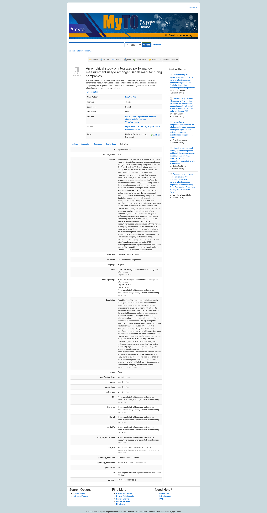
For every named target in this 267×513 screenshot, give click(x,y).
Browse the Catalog (124, 493)
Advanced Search (80, 496)
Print (129, 59)
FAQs (161, 498)
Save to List (156, 59)
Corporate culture (132, 121)
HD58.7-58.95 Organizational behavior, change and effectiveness (140, 118)
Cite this (95, 59)
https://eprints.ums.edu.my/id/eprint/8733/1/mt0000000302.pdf (142, 128)
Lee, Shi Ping (130, 96)
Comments (97, 144)
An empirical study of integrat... (80, 51)
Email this (118, 59)
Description (85, 144)
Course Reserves (123, 501)
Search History (79, 493)
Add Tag (156, 134)
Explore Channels (123, 498)
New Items (120, 504)
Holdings (74, 144)
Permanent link (172, 59)
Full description (92, 91)
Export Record (141, 59)
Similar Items (111, 144)
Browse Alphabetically (125, 496)
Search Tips (164, 493)
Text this (106, 59)
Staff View (124, 144)
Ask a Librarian (165, 496)
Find (147, 44)
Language (192, 7)
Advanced (157, 44)
